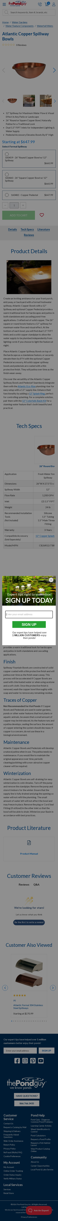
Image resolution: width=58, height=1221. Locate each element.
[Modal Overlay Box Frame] (29, 610)
